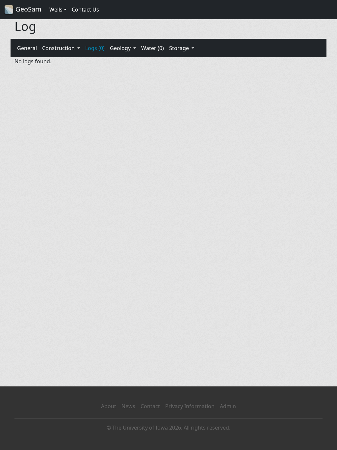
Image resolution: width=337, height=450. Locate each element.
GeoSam (27, 9)
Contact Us (85, 9)
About (108, 406)
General (27, 48)
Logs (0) (95, 48)
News (128, 406)
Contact (150, 406)
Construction (59, 48)
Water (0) (152, 48)
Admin (228, 406)
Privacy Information (190, 406)
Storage (179, 48)
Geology (121, 48)
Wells (56, 9)
